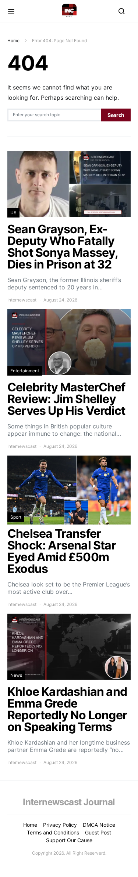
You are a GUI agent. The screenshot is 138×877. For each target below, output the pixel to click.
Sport (15, 517)
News (16, 675)
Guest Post (98, 832)
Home (13, 40)
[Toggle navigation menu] (11, 11)
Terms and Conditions (53, 832)
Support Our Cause (69, 840)
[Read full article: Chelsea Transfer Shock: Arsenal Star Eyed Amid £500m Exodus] (69, 532)
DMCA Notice (99, 825)
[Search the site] (121, 11)
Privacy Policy (60, 825)
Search (115, 115)
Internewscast (21, 300)
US (13, 212)
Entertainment (24, 370)
